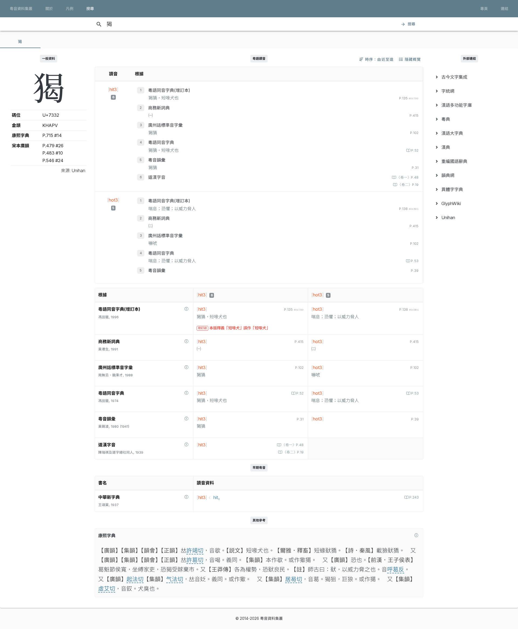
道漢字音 (156, 177)
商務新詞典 (159, 108)
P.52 (414, 150)
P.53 (414, 261)
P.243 (414, 497)
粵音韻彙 (156, 160)
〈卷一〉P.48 (407, 177)
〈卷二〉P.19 (408, 185)
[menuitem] (469, 77)
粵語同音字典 (161, 142)
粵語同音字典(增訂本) (169, 90)
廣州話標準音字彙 (165, 125)
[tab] (20, 41)
